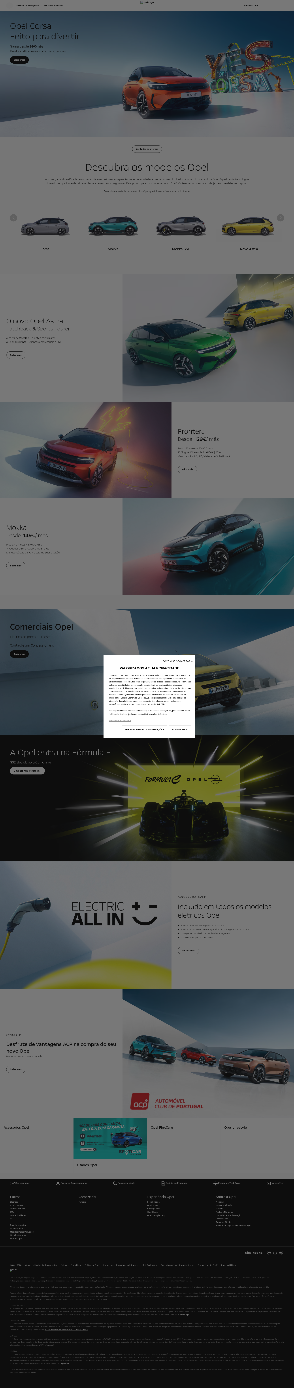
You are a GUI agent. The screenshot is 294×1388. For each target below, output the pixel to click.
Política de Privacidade (120, 720)
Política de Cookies (118, 714)
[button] (178, 661)
